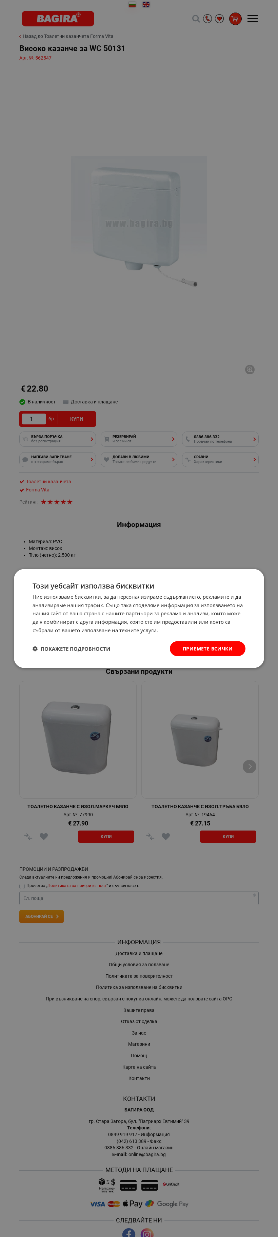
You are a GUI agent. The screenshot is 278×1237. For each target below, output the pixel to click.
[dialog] (139, 618)
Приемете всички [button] (208, 648)
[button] (71, 649)
